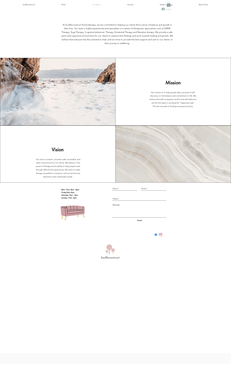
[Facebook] (155, 234)
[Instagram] (160, 234)
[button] (169, 4)
